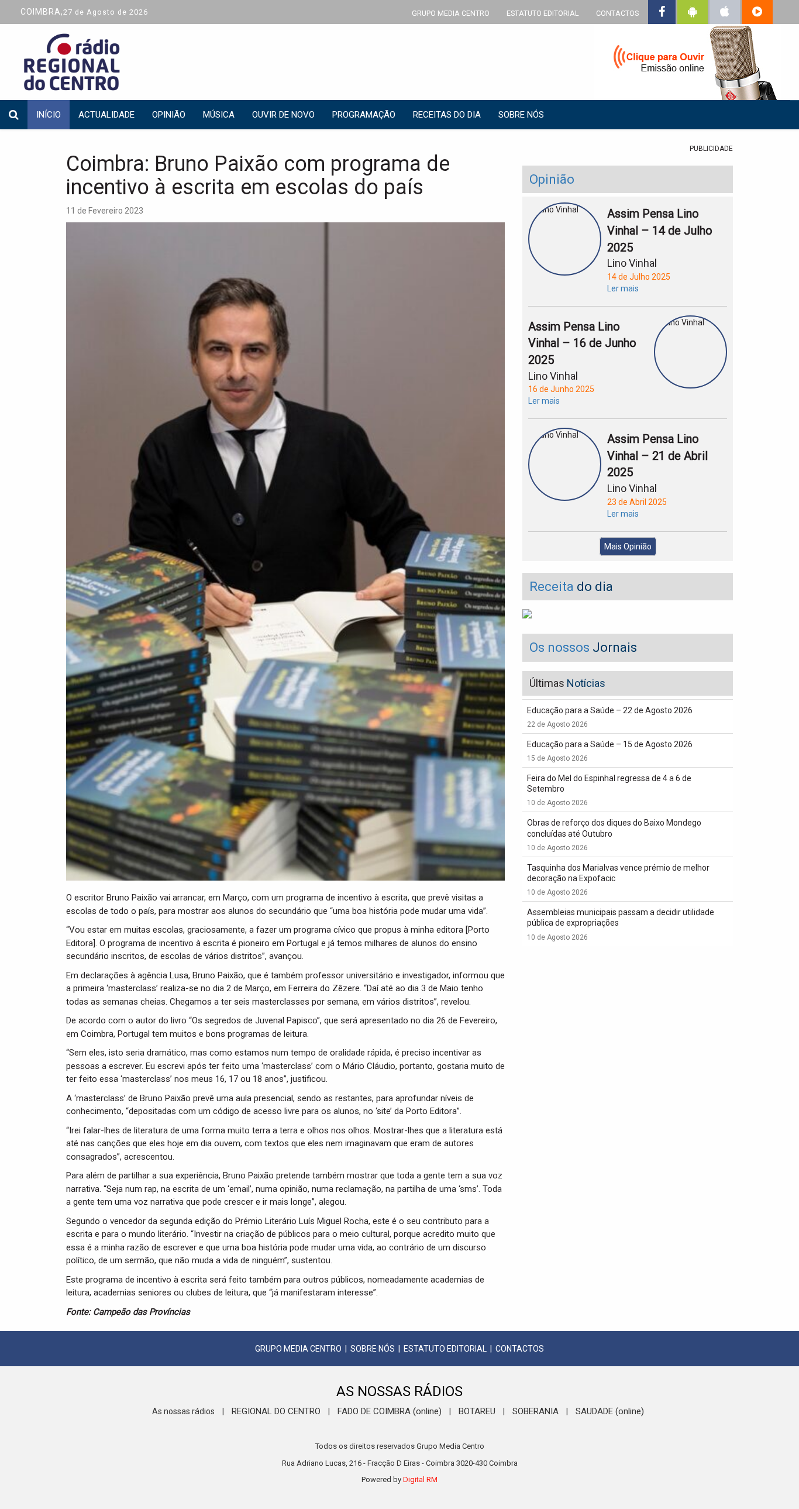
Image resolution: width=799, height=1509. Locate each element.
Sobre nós (521, 114)
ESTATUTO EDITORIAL (543, 13)
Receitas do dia (447, 114)
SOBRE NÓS (372, 1348)
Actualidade (106, 114)
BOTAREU (477, 1411)
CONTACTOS (617, 13)
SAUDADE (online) (610, 1411)
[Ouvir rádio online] (687, 64)
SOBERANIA (535, 1411)
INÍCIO (48, 114)
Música (219, 114)
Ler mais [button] (623, 288)
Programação (363, 114)
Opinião (168, 114)
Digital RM (420, 1479)
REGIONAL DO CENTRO (276, 1411)
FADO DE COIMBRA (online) (389, 1411)
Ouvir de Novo (283, 114)
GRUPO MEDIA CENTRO (451, 13)
